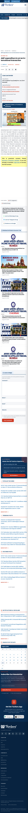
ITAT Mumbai (9, 100)
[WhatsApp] (19, 733)
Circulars (3, 773)
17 (2, 660)
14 (17, 657)
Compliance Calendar (6, 777)
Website (4, 410)
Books (7, 1)
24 (2, 663)
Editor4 (5, 64)
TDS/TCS (3, 747)
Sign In (23, 1)
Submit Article (4, 788)
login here (17, 162)
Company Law (4, 755)
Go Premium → (14, 475)
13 (13, 657)
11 (6, 657)
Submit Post (16, 1)
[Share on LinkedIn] (9, 69)
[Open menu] (25, 5)
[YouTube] (9, 733)
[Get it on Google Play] (9, 716)
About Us (3, 786)
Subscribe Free (6, 690)
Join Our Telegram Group (11, 219)
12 (10, 657)
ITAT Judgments (13, 200)
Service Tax (19, 14)
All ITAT (4, 100)
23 (25, 660)
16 (25, 657)
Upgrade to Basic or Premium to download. (14, 105)
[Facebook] (2, 733)
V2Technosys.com (5, 802)
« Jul (2, 668)
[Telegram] (23, 733)
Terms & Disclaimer (12, 804)
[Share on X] (6, 69)
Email (4, 404)
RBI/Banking (3, 760)
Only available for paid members (11, 87)
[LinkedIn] (12, 733)
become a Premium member (10, 160)
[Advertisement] (14, 35)
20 (14, 660)
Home (2, 14)
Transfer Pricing (6, 203)
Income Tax (7, 14)
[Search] (26, 14)
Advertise (3, 790)
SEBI (2, 758)
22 (21, 660)
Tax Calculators (4, 780)
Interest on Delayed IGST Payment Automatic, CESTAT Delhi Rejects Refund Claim (12, 521)
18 (6, 660)
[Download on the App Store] (19, 716)
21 (17, 660)
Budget (13, 14)
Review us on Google (10, 223)
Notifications (4, 771)
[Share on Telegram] (15, 69)
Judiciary (14, 50)
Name (4, 397)
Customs (3, 744)
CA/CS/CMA (4, 764)
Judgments (3, 775)
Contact (3, 793)
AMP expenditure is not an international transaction (13, 59)
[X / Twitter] (5, 733)
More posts (4, 512)
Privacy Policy (4, 804)
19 (10, 660)
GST (2, 742)
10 (2, 657)
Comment (5, 380)
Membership (4, 795)
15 (21, 657)
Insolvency (3, 762)
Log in (13, 109)
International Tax (5, 749)
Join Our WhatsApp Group (11, 216)
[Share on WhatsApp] (12, 69)
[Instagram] (16, 733)
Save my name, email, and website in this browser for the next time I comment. (14, 416)
